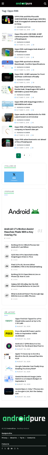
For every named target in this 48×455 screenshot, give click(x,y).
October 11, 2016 (22, 97)
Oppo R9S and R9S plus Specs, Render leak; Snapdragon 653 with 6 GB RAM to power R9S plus (30, 89)
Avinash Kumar (23, 42)
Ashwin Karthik (24, 27)
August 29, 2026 (23, 326)
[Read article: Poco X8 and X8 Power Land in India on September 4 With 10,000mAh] (9, 333)
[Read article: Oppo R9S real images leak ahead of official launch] (7, 52)
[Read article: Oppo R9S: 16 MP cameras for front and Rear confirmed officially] (7, 77)
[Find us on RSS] (17, 448)
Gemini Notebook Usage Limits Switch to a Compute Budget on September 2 (28, 379)
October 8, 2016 (22, 135)
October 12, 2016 (23, 82)
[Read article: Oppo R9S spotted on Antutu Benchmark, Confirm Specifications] (7, 64)
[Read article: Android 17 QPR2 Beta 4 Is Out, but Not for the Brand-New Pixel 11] (9, 346)
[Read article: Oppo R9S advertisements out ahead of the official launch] (7, 142)
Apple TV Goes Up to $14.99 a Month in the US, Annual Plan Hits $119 (29, 356)
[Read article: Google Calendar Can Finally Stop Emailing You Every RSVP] (9, 368)
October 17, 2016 (22, 57)
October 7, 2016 (22, 148)
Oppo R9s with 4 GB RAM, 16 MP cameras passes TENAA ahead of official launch (29, 36)
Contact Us (31, 438)
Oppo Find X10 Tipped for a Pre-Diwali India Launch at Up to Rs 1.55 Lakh (28, 321)
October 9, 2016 (22, 122)
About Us (13, 438)
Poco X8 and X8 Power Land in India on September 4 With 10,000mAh (28, 333)
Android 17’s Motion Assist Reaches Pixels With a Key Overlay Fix (19, 232)
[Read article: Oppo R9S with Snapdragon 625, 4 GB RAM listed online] (7, 105)
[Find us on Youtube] (11, 448)
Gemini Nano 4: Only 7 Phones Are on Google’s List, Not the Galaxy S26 (29, 391)
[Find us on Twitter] (5, 448)
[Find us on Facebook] (2, 448)
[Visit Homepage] (24, 3)
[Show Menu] (3, 3)
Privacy (4, 438)
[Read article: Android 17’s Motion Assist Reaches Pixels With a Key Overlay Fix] (24, 211)
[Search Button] (45, 3)
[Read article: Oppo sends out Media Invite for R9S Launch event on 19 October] (7, 117)
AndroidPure (11, 428)
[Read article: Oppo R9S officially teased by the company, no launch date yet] (7, 130)
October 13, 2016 (23, 70)
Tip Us (22, 438)
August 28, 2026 (23, 397)
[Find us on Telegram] (8, 448)
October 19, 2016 (23, 45)
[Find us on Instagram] (14, 448)
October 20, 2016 (23, 30)
